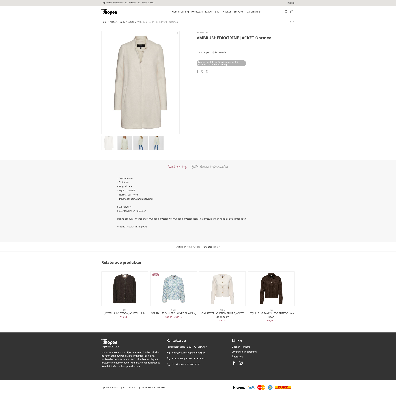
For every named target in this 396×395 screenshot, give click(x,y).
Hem (104, 21)
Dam (122, 21)
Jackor (131, 21)
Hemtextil (197, 11)
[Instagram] (241, 363)
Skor (218, 11)
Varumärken (254, 11)
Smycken (239, 11)
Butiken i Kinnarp (241, 346)
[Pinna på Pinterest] (207, 71)
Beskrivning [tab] (177, 166)
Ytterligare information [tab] (210, 166)
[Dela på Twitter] (201, 71)
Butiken (291, 3)
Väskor (227, 11)
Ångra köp (237, 356)
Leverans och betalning (244, 351)
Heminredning (180, 11)
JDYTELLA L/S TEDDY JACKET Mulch (125, 313)
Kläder (209, 11)
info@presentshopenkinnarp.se (188, 352)
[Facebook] (234, 363)
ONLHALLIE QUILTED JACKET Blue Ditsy (173, 313)
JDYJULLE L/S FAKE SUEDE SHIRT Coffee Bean (271, 315)
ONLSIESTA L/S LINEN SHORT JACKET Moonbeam (222, 315)
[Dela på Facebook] (197, 71)
